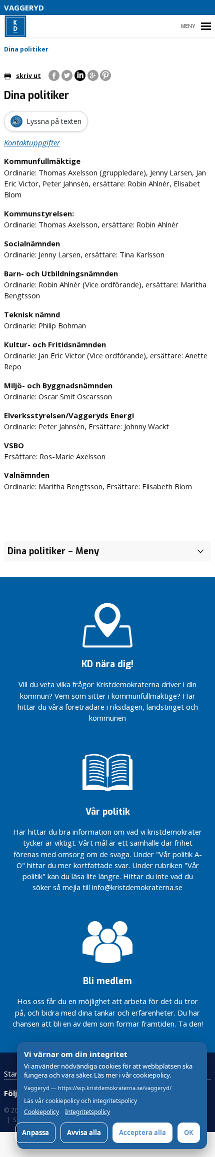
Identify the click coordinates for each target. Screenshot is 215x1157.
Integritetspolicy (87, 1112)
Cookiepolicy (41, 1112)
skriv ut (28, 75)
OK (189, 1132)
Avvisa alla (84, 1132)
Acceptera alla (142, 1132)
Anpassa (35, 1132)
